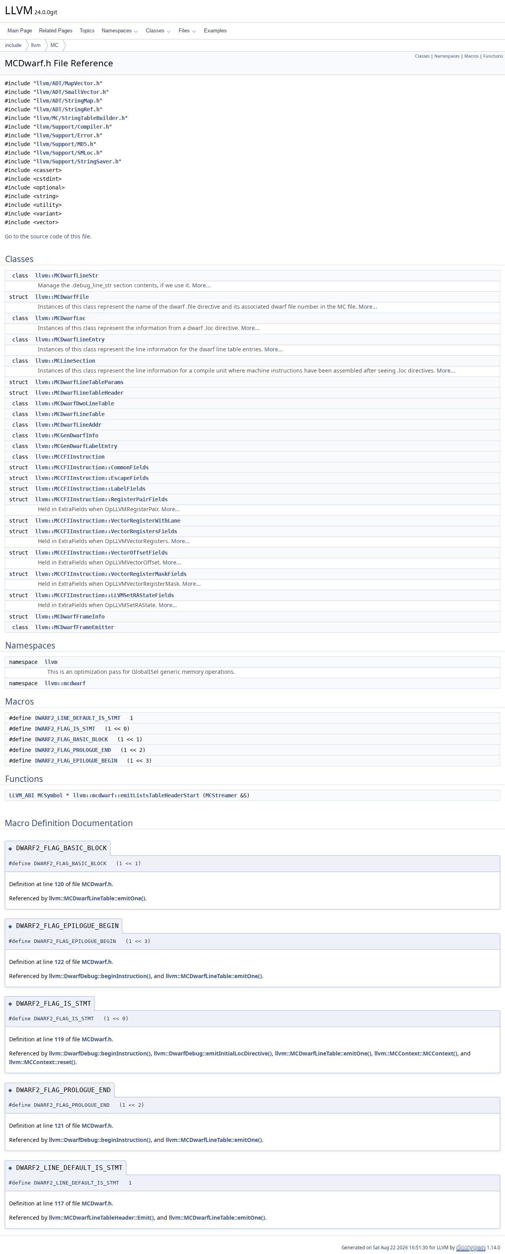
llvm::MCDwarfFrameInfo (70, 616)
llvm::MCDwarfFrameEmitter (74, 627)
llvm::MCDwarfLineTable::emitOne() (97, 898)
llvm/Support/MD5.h (64, 144)
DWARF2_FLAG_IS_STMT (65, 728)
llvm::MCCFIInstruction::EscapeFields (92, 478)
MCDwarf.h (97, 884)
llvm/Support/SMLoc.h (67, 153)
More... (201, 285)
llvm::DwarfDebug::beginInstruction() (100, 976)
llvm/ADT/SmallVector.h (71, 92)
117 (59, 1203)
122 (59, 961)
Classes (155, 31)
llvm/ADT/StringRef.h (67, 109)
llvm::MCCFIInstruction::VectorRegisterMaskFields (111, 574)
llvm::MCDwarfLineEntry (70, 339)
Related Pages (56, 31)
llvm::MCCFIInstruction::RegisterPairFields (101, 499)
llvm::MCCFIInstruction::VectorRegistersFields (106, 531)
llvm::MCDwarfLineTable (70, 414)
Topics (87, 31)
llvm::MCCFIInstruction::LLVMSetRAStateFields (104, 595)
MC (54, 45)
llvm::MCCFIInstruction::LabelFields (90, 488)
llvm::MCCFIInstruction (70, 457)
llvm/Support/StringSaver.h (77, 161)
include (13, 45)
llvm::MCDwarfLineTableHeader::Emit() (101, 1217)
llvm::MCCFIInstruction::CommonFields (92, 467)
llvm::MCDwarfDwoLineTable (74, 403)
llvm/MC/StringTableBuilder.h (80, 118)
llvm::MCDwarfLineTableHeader (79, 393)
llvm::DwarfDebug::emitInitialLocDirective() (213, 1053)
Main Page (19, 31)
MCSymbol (50, 795)
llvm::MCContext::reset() (42, 1062)
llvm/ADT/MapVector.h (67, 83)
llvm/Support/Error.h (67, 135)
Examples (215, 31)
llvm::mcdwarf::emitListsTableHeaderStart (136, 795)
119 (59, 1039)
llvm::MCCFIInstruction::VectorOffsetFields (101, 552)
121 (59, 1125)
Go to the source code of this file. (48, 236)
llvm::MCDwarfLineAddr (68, 425)
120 (59, 884)
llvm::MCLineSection (65, 361)
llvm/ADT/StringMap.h (67, 100)
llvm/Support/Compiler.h (72, 127)
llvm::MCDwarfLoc (60, 318)
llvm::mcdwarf (65, 683)
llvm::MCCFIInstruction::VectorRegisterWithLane (107, 520)
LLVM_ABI (21, 795)
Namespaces (117, 31)
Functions (493, 56)
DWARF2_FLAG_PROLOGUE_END (73, 750)
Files (184, 31)
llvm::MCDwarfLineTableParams (79, 382)
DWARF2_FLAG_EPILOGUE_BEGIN (76, 760)
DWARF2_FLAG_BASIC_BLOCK (71, 739)
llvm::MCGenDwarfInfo (66, 435)
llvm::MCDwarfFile (62, 297)
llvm (36, 45)
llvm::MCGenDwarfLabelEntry (76, 446)
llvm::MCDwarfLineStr (66, 275)
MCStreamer (221, 795)
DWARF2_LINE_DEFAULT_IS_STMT (77, 718)
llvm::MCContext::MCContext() (415, 1053)
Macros (471, 56)
